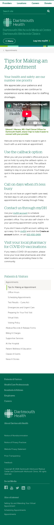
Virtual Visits (13, 318)
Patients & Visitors (16, 276)
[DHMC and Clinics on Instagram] (29, 489)
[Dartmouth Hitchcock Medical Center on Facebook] (6, 489)
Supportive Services (14, 338)
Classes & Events (13, 354)
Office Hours (13, 292)
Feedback (8, 463)
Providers (7, 3)
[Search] (48, 11)
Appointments (11, 51)
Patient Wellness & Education (18, 349)
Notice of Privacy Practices (15, 442)
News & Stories (12, 359)
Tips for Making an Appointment (22, 287)
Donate (48, 3)
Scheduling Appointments (19, 297)
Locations (21, 3)
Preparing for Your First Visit (20, 313)
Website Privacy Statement (15, 449)
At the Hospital (12, 344)
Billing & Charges (13, 333)
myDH (23, 231)
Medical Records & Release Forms (21, 328)
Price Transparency (12, 456)
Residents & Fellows (13, 390)
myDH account (20, 213)
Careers (35, 3)
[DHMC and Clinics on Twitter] (18, 489)
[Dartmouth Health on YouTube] (12, 489)
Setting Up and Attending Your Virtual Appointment (19, 505)
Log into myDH (40, 41)
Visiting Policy (14, 323)
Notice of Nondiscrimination (16, 436)
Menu (10, 41)
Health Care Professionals (16, 385)
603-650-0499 (34, 235)
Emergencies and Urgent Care (21, 308)
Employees (9, 396)
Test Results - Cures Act (18, 303)
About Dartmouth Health (16, 423)
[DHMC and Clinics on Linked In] (24, 489)
